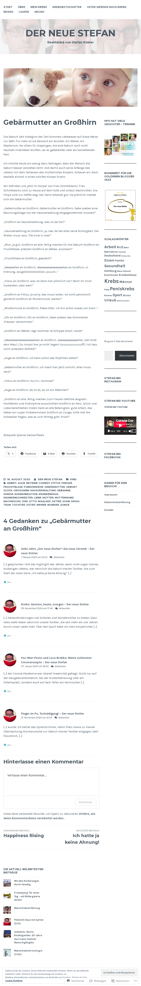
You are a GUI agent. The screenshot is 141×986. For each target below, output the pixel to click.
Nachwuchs (12, 501)
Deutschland (112, 255)
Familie (119, 260)
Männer (125, 282)
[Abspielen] (109, 431)
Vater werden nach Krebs (106, 7)
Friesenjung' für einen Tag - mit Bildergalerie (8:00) (27, 896)
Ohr (25, 501)
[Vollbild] (134, 431)
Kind (73, 479)
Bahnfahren (111, 251)
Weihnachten (123, 301)
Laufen (24, 11)
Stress (127, 295)
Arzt (120, 247)
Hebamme (63, 490)
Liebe (37, 497)
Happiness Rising (23, 833)
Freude (67, 482)
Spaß (75, 501)
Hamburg (110, 271)
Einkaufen (126, 256)
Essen (109, 260)
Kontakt (108, 510)
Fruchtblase (13, 486)
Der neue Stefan (70, 33)
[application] (120, 426)
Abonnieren (126, 355)
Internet (127, 271)
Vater (30, 504)
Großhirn (21, 490)
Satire (56, 501)
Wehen (41, 504)
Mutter (48, 497)
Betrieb (32, 482)
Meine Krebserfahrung (27, 908)
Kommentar (85, 802)
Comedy (44, 482)
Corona (122, 252)
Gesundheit (114, 266)
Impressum (110, 494)
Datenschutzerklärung (117, 502)
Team (7, 504)
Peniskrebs (122, 288)
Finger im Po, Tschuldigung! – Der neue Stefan (52, 713)
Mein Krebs (38, 7)
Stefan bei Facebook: (112, 455)
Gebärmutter (54, 486)
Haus (119, 271)
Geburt (71, 486)
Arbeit (12, 482)
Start (7, 7)
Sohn (66, 501)
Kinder (114, 274)
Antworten (59, 557)
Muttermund (64, 497)
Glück (7, 490)
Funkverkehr (33, 486)
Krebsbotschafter (67, 7)
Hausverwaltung (43, 490)
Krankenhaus (48, 494)
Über (21, 7)
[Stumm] (130, 431)
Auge (21, 482)
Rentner (108, 295)
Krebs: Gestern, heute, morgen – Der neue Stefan (55, 604)
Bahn (126, 247)
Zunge (64, 504)
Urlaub (110, 300)
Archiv (39, 11)
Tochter (18, 504)
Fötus (55, 482)
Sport (117, 295)
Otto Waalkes (40, 501)
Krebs (111, 281)
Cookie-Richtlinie (14, 980)
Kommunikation (26, 494)
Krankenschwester (18, 497)
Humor (8, 494)
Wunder (53, 504)
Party (106, 289)
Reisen (8, 11)
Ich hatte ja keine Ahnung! (82, 837)
